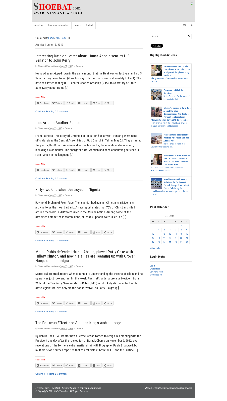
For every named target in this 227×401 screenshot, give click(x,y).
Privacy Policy (42, 387)
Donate (77, 25)
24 (153, 242)
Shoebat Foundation (47, 66)
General (79, 66)
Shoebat (42, 128)
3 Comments (61, 111)
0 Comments (61, 240)
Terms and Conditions (89, 387)
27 (170, 242)
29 (181, 242)
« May (152, 248)
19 (164, 238)
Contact (89, 25)
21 (176, 238)
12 (164, 234)
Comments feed (156, 272)
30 (187, 242)
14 (176, 234)
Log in (152, 266)
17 (153, 238)
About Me (39, 25)
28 (176, 242)
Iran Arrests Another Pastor (57, 122)
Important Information (58, 25)
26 (164, 242)
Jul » (158, 248)
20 (170, 238)
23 (187, 238)
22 (181, 238)
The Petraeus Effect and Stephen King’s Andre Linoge (78, 323)
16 (187, 234)
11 (159, 234)
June (64, 38)
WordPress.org (156, 275)
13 (170, 234)
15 (181, 234)
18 (159, 238)
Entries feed (155, 269)
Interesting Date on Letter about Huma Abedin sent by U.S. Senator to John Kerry (83, 58)
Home (51, 38)
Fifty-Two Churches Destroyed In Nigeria (67, 189)
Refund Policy (69, 387)
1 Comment (61, 178)
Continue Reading (44, 111)
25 (159, 242)
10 (153, 234)
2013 (58, 38)
